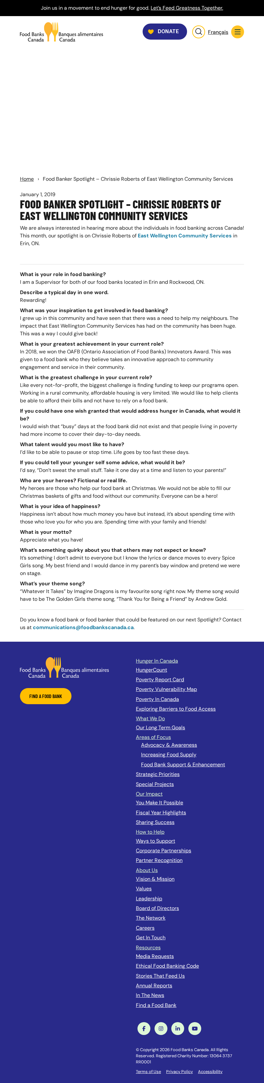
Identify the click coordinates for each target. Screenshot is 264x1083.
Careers (145, 928)
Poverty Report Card (160, 679)
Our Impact (149, 794)
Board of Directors (157, 908)
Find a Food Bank (156, 1005)
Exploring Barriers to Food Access (176, 708)
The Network (150, 918)
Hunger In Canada (157, 660)
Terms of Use (148, 1071)
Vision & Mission (155, 879)
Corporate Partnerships (163, 850)
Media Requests (155, 956)
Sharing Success (155, 822)
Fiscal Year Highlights (161, 812)
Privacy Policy (179, 1071)
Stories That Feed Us (160, 976)
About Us (147, 870)
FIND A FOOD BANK (45, 696)
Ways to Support (155, 841)
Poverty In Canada (157, 699)
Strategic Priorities (158, 774)
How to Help (150, 832)
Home (27, 179)
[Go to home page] (61, 32)
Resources (148, 947)
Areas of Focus (153, 737)
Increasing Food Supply (168, 754)
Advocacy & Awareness (169, 745)
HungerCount (151, 669)
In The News (150, 995)
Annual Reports (154, 985)
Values (144, 888)
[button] (237, 31)
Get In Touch (150, 937)
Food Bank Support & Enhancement (183, 764)
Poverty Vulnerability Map (166, 689)
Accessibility (210, 1071)
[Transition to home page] (64, 667)
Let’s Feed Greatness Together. (187, 8)
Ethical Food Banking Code (167, 966)
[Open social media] (143, 1028)
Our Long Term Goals (160, 727)
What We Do (150, 718)
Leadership (149, 898)
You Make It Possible (159, 802)
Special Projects (155, 784)
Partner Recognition (159, 860)
